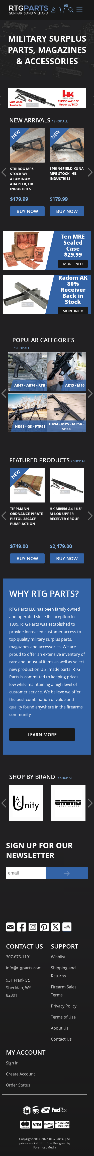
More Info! (73, 311)
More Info (73, 263)
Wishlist (58, 957)
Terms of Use (63, 1017)
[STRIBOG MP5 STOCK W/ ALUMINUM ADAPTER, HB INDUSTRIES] (27, 145)
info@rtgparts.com (24, 968)
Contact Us (61, 1039)
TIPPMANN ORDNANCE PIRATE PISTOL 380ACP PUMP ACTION (26, 516)
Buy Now (27, 211)
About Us (59, 1028)
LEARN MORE (42, 735)
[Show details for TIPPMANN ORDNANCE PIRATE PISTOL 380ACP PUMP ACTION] (27, 485)
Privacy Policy (63, 1006)
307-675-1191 (18, 957)
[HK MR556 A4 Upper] (47, 98)
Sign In (12, 1063)
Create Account (20, 1074)
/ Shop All (60, 121)
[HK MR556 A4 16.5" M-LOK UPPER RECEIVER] (67, 485)
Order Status (18, 1085)
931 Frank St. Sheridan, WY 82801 (18, 987)
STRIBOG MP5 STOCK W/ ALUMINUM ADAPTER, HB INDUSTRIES (22, 178)
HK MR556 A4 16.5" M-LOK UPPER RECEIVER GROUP (66, 513)
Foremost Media (44, 1147)
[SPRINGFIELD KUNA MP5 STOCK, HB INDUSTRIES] (67, 145)
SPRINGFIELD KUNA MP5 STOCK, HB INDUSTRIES (67, 173)
